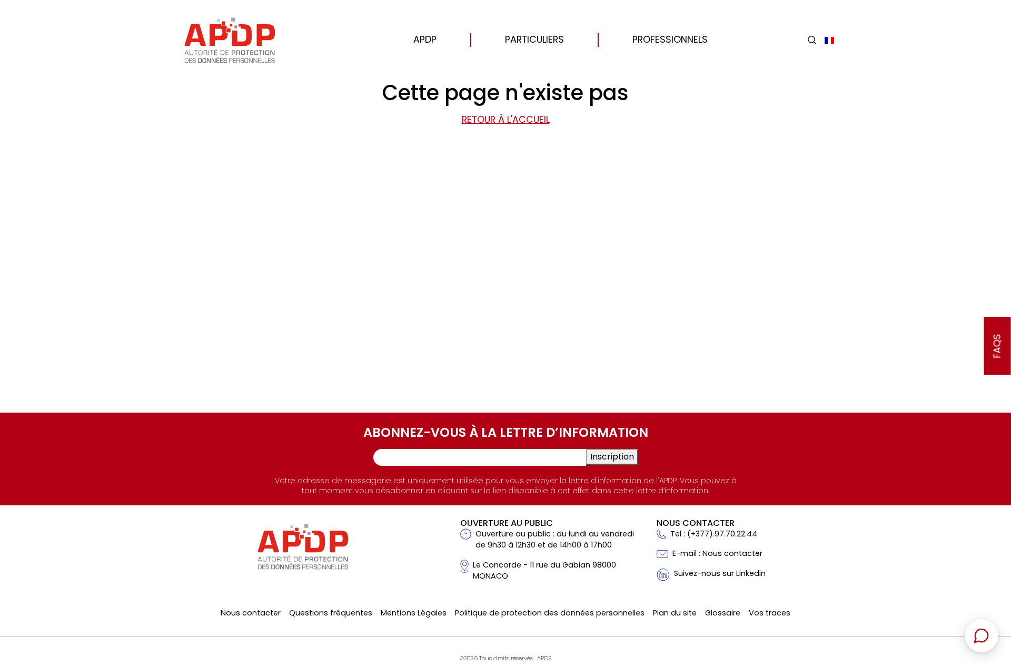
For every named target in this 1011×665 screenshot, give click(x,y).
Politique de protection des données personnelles (550, 613)
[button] (812, 40)
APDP (425, 39)
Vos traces (769, 613)
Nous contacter (251, 613)
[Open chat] (981, 635)
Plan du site (675, 613)
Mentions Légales (414, 613)
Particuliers (534, 39)
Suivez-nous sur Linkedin (720, 573)
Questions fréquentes (330, 613)
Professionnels (670, 39)
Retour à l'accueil (506, 119)
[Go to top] (987, 583)
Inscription (612, 457)
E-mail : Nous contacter (717, 553)
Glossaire (722, 613)
